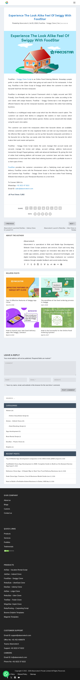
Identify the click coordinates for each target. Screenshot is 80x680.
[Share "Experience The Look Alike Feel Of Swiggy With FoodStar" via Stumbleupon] (52, 208)
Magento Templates (11, 617)
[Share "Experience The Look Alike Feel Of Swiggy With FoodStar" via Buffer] (48, 208)
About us (7, 500)
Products (7, 534)
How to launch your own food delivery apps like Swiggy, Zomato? (20, 331)
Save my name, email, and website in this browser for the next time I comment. (33, 385)
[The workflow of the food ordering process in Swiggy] (57, 287)
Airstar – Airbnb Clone (14, 421)
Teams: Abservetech (11, 644)
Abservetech (23, 23)
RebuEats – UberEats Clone (14, 583)
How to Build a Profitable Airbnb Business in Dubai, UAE (26, 481)
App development (12, 431)
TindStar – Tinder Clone (13, 600)
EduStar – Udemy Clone (13, 587)
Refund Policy (22, 674)
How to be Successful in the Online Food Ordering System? (56, 331)
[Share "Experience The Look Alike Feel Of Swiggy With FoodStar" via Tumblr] (35, 208)
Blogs (6, 504)
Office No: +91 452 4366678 (14, 640)
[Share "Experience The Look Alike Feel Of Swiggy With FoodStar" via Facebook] (27, 208)
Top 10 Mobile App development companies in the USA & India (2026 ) (31, 459)
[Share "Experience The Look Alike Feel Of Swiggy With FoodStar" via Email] (56, 208)
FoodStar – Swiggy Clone (13, 578)
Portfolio (7, 542)
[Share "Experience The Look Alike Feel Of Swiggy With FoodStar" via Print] (60, 208)
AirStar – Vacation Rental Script (15, 570)
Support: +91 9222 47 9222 (14, 648)
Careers (7, 509)
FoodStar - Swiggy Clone (47, 23)
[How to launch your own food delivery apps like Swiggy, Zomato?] (22, 318)
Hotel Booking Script (16, 426)
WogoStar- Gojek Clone (13, 604)
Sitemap (33, 674)
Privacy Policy (10, 674)
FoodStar (11, 167)
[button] (6, 674)
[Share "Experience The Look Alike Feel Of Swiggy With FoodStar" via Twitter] (31, 208)
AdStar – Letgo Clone (12, 591)
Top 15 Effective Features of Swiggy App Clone (21, 301)
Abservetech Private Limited (41, 671)
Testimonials (8, 546)
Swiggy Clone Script (24, 79)
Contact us (8, 513)
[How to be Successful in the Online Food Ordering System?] (57, 318)
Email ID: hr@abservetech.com (15, 657)
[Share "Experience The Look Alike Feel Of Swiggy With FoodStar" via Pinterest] (39, 208)
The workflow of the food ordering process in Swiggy (57, 301)
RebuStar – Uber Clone (12, 595)
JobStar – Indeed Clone (12, 574)
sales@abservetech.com (24, 188)
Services (7, 538)
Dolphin (9, 447)
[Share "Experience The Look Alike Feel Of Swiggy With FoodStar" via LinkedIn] (43, 208)
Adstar (8, 410)
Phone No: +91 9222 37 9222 (15, 662)
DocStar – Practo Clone (14, 442)
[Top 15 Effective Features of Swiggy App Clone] (22, 287)
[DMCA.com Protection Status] (9, 551)
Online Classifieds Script (18, 416)
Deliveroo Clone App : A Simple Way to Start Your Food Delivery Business (32, 471)
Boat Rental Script (12, 436)
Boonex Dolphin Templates (14, 612)
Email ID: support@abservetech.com (17, 635)
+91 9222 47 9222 (22, 185)
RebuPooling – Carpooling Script (16, 608)
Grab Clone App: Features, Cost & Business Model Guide (26, 476)
